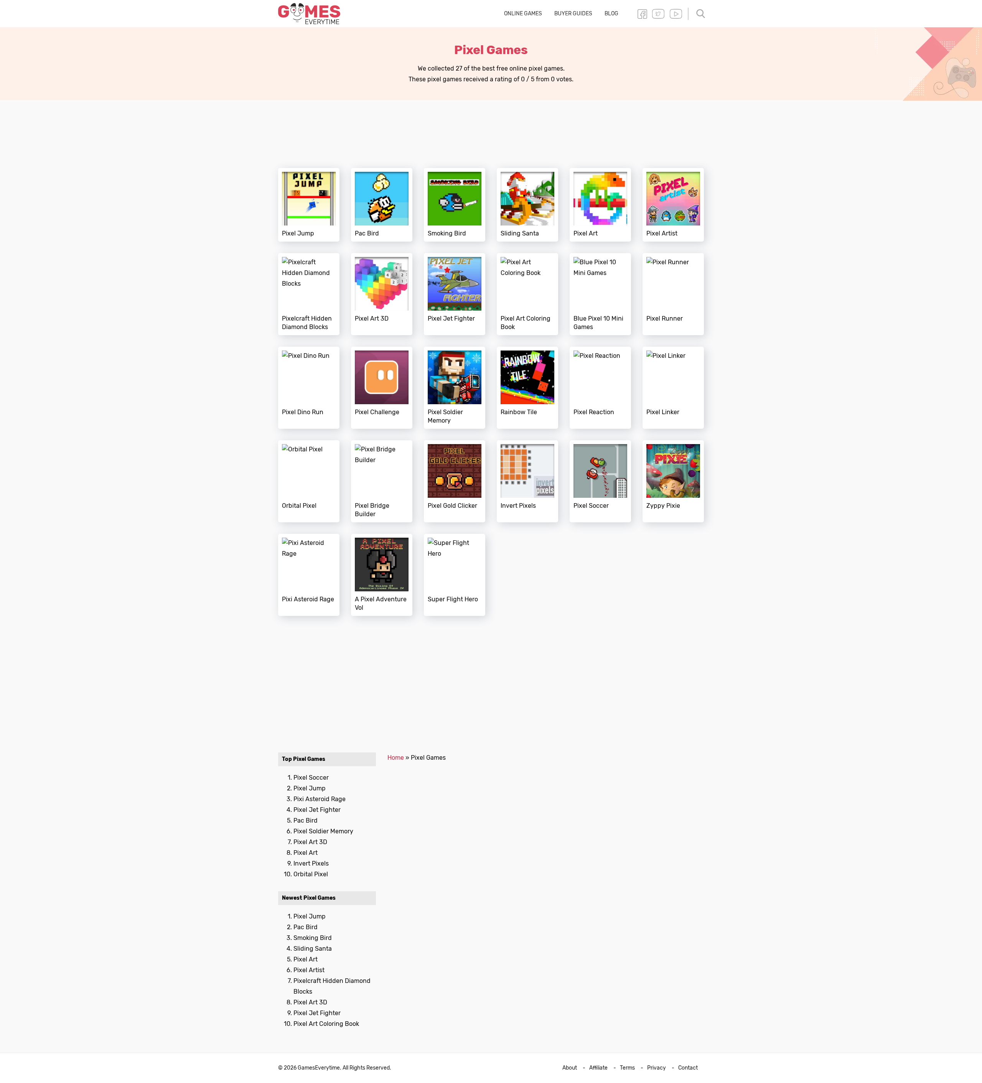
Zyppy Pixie (673, 481)
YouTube (676, 14)
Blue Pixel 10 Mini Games (600, 294)
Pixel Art (600, 205)
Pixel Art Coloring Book (527, 294)
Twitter (658, 14)
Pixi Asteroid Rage (308, 575)
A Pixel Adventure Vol (381, 575)
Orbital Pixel (308, 481)
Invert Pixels (527, 481)
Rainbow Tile (527, 388)
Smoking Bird (454, 205)
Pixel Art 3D (381, 294)
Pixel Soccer (600, 481)
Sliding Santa (527, 205)
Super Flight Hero (454, 575)
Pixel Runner (673, 294)
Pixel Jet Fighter (454, 294)
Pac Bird (381, 205)
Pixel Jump (308, 205)
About (569, 1068)
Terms (627, 1068)
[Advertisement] (491, 130)
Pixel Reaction (600, 388)
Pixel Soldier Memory (454, 388)
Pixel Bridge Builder (381, 481)
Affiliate (598, 1068)
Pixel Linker (673, 388)
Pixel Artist (673, 205)
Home (395, 757)
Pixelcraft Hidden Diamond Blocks (308, 294)
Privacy (656, 1068)
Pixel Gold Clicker (454, 481)
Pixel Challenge (381, 388)
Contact (688, 1068)
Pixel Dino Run (308, 388)
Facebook (642, 14)
